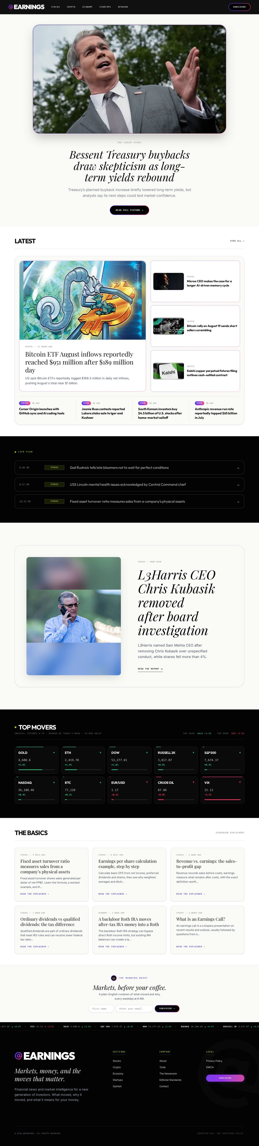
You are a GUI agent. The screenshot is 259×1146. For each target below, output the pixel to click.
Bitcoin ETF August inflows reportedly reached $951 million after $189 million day (79, 362)
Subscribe (239, 7)
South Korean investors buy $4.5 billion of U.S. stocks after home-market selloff (160, 413)
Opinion (123, 7)
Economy (87, 7)
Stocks (55, 7)
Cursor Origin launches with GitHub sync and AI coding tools (41, 411)
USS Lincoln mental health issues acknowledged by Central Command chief (128, 484)
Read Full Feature (129, 210)
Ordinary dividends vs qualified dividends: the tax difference (50, 921)
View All (237, 241)
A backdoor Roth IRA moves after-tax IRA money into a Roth (128, 921)
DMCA (210, 1067)
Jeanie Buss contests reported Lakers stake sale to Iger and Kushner (103, 413)
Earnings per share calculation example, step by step (127, 863)
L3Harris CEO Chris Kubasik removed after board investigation (176, 602)
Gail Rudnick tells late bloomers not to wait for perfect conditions (119, 467)
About (162, 1060)
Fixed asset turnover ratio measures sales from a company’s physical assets (127, 501)
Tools (162, 1067)
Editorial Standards (170, 1079)
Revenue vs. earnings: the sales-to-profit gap (206, 863)
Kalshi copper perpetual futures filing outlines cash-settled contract (212, 373)
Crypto (71, 7)
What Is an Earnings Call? (200, 919)
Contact (164, 1086)
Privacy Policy (214, 1060)
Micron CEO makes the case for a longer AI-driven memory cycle (209, 283)
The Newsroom (168, 1073)
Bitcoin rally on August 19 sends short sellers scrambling (212, 328)
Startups (105, 7)
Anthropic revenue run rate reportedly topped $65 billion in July (216, 413)
